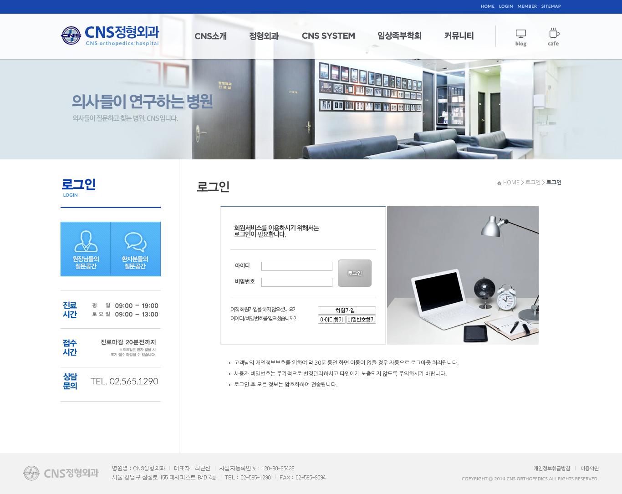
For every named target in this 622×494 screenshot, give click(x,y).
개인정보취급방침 (552, 468)
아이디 (242, 266)
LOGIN (355, 273)
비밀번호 (245, 282)
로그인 (532, 182)
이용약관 (590, 468)
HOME (511, 182)
